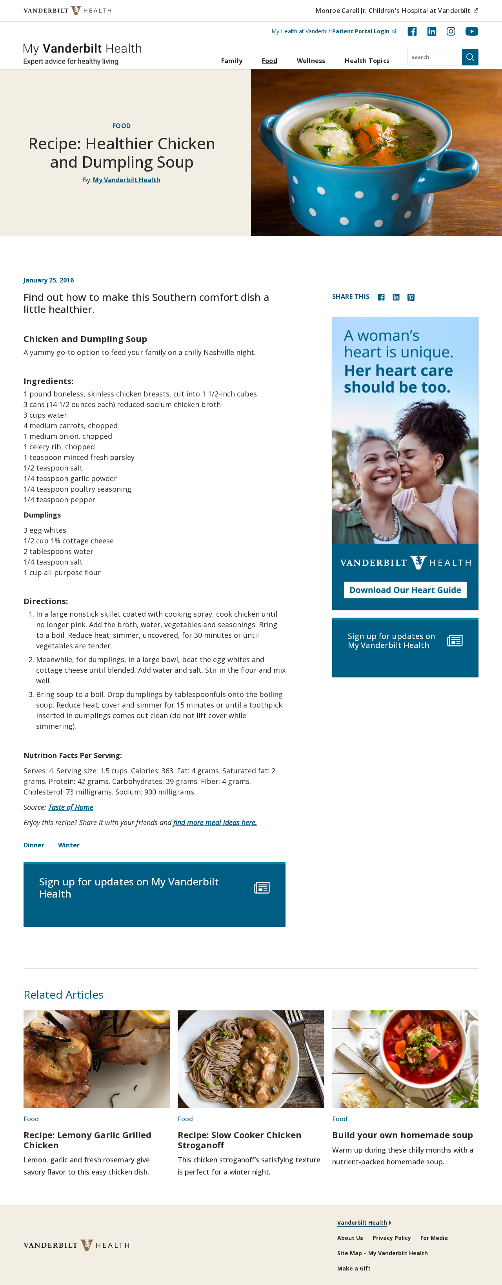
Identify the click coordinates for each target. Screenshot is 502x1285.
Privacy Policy (392, 1238)
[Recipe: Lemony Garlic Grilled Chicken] (97, 1059)
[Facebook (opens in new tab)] (412, 31)
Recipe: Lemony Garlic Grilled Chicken (87, 1140)
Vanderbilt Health (362, 1222)
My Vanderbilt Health (126, 180)
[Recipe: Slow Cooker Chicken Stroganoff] (251, 1059)
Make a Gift (354, 1268)
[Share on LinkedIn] (396, 296)
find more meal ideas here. (215, 822)
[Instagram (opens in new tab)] (451, 31)
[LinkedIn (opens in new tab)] (432, 31)
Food (269, 60)
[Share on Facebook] (381, 296)
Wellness (311, 60)
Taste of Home (70, 807)
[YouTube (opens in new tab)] (472, 31)
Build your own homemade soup (402, 1134)
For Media (434, 1238)
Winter (69, 845)
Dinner (34, 845)
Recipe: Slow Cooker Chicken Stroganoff (240, 1140)
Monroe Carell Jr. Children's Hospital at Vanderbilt (396, 10)
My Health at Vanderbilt (334, 31)
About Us (350, 1238)
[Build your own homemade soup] (405, 1059)
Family (231, 60)
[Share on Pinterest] (411, 296)
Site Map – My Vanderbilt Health (382, 1253)
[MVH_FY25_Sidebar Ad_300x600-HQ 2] (405, 463)
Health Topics (367, 60)
